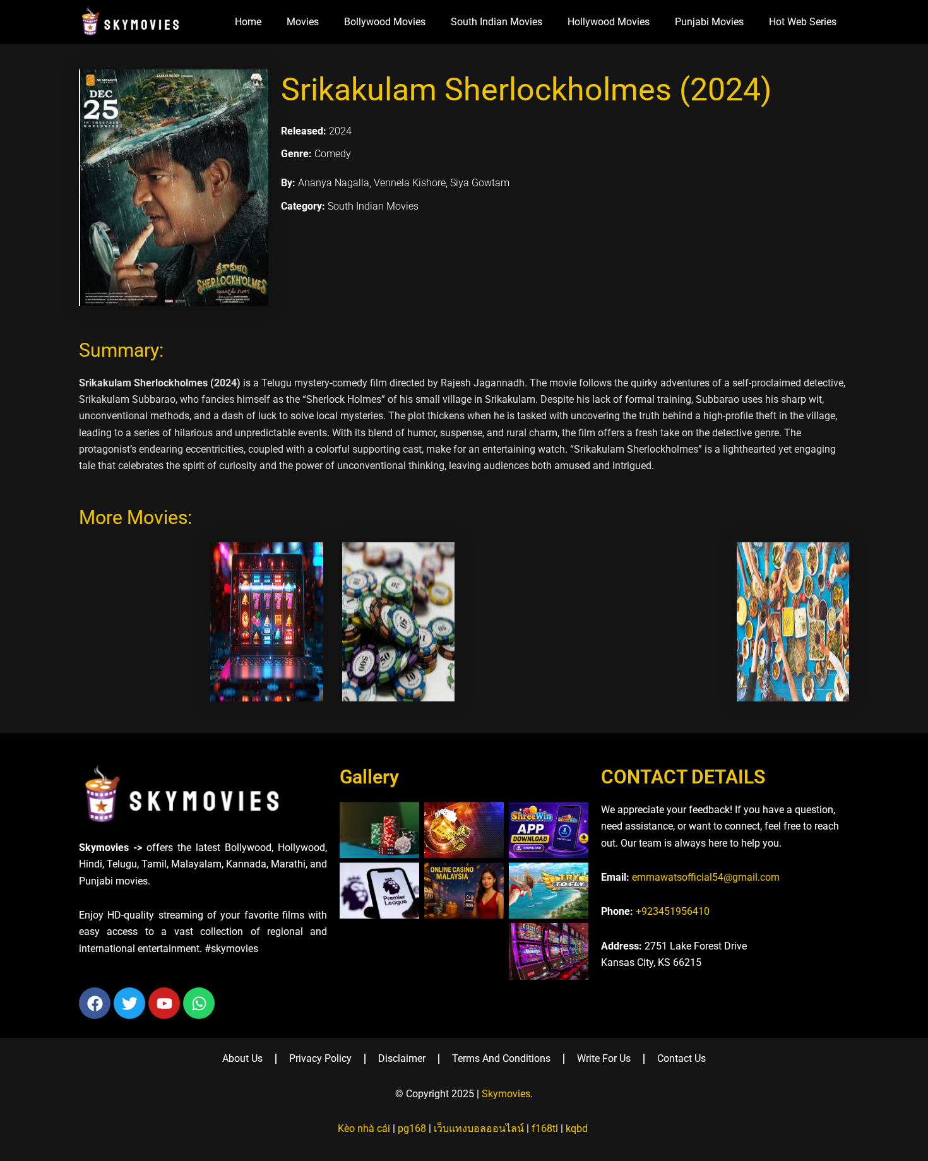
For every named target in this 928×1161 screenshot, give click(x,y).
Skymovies (506, 1094)
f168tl (545, 1128)
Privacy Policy (320, 1058)
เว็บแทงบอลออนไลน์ (479, 1128)
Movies (303, 22)
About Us (242, 1058)
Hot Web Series (802, 22)
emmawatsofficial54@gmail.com (706, 877)
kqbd (577, 1128)
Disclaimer (401, 1058)
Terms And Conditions (501, 1058)
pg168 (412, 1128)
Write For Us (604, 1058)
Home (248, 22)
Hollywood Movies (609, 22)
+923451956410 (673, 911)
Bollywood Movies (384, 22)
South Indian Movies (496, 22)
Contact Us (681, 1058)
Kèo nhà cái (364, 1128)
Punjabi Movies (709, 22)
